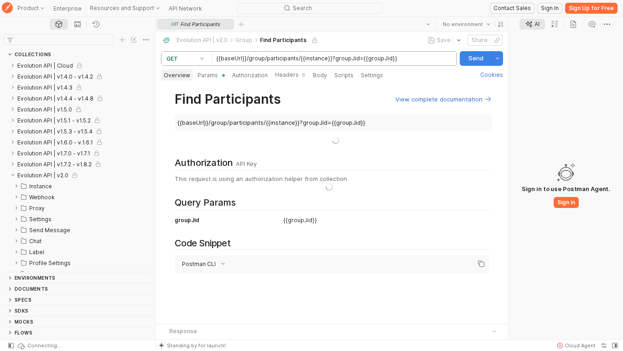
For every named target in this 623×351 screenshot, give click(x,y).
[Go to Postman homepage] (7, 8)
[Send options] (497, 58)
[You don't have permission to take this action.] (241, 24)
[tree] (77, 166)
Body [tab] (320, 75)
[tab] (59, 24)
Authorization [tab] (250, 75)
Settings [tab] (372, 75)
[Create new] (122, 39)
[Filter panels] (10, 39)
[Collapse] (12, 175)
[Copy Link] (497, 40)
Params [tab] (207, 75)
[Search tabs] (428, 24)
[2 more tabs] (607, 24)
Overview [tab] (177, 75)
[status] (38, 345)
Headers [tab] (290, 74)
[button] (500, 24)
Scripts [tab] (343, 75)
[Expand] (12, 65)
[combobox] (466, 24)
